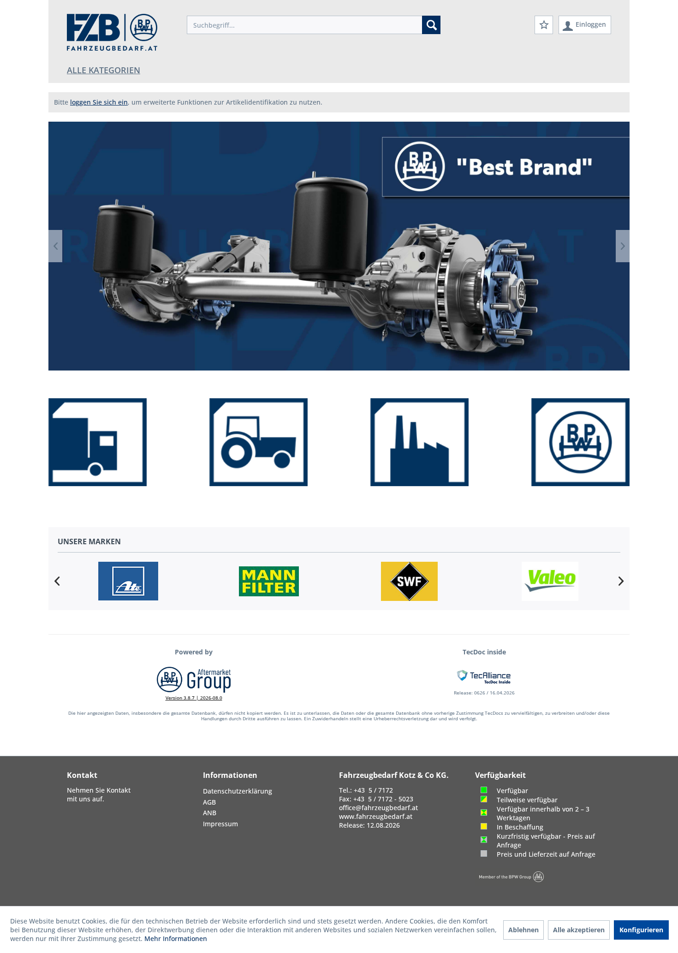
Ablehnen (523, 929)
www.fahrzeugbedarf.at (375, 816)
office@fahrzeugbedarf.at (378, 807)
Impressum (220, 823)
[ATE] (128, 581)
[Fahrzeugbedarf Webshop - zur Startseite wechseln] (112, 32)
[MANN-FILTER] (268, 581)
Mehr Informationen (175, 938)
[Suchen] (431, 25)
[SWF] (409, 581)
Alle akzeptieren (579, 929)
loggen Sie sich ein (99, 102)
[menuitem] (313, 25)
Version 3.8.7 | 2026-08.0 (194, 697)
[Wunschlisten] (544, 25)
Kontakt (119, 790)
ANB (209, 812)
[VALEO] (550, 581)
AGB (209, 802)
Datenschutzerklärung (237, 791)
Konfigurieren (641, 929)
